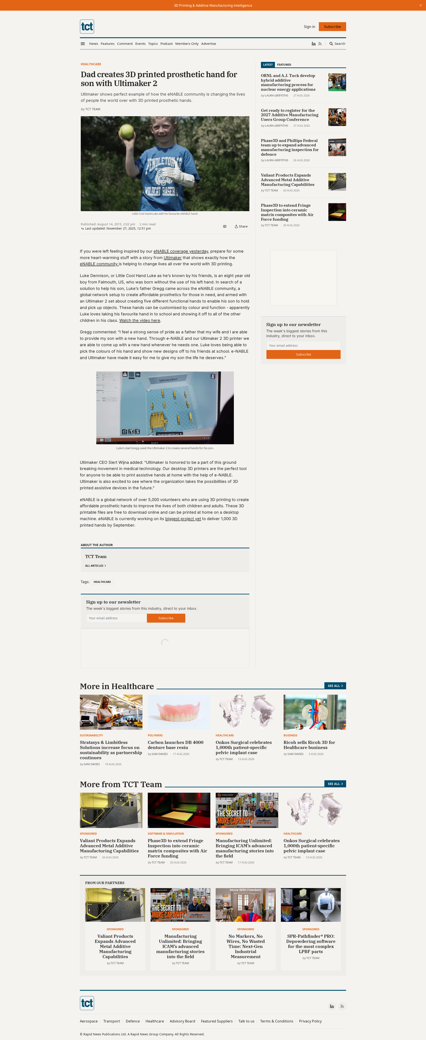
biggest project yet (183, 518)
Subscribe (166, 618)
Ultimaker (173, 257)
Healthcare (91, 64)
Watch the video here (139, 320)
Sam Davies (92, 764)
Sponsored (88, 834)
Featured (284, 65)
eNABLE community (99, 263)
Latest (268, 65)
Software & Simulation (166, 834)
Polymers (155, 735)
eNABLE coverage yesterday (181, 251)
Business (290, 735)
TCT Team (92, 109)
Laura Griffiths (276, 95)
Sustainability (91, 735)
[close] (420, 5)
